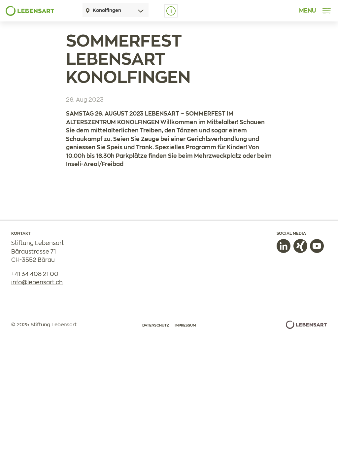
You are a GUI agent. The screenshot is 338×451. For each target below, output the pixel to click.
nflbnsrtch (38, 282)
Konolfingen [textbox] (107, 10)
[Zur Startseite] (30, 11)
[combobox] (116, 10)
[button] (283, 246)
